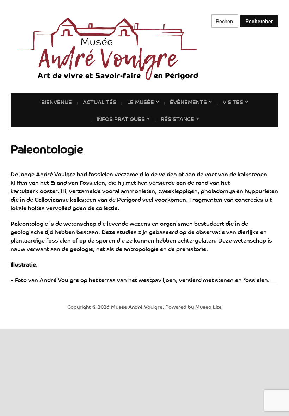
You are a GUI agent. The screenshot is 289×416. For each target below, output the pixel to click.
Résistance (177, 118)
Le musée (140, 101)
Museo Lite (208, 306)
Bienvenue (56, 101)
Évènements (188, 101)
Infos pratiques (121, 118)
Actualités (99, 101)
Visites (233, 101)
